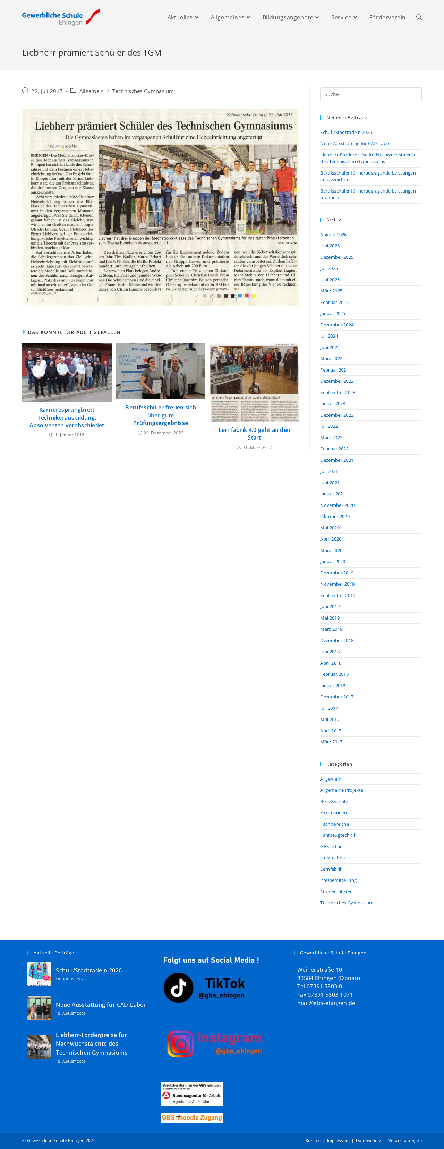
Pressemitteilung (338, 880)
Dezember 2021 (336, 460)
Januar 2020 (332, 561)
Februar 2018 (334, 674)
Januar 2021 (332, 494)
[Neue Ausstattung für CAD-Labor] (39, 1008)
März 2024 (331, 358)
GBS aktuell (332, 846)
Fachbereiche (334, 824)
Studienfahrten (336, 891)
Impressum (338, 1140)
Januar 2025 (332, 313)
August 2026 (333, 234)
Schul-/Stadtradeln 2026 (346, 132)
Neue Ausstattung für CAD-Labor (355, 143)
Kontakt (313, 1140)
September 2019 (337, 595)
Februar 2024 (334, 370)
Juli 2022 (329, 426)
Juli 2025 (329, 268)
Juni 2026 (330, 245)
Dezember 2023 (336, 381)
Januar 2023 (332, 403)
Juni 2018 (330, 651)
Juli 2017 (329, 708)
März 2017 (331, 742)
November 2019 (337, 584)
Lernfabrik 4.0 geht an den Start (255, 433)
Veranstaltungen (405, 1140)
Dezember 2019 (336, 573)
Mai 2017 (329, 719)
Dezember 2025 (336, 257)
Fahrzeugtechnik (338, 835)
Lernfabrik (331, 869)
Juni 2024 (330, 347)
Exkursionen (333, 812)
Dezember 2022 (336, 415)
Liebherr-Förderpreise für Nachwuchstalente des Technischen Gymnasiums (368, 158)
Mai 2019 (329, 618)
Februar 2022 (334, 448)
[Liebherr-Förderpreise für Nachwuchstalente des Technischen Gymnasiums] (39, 1047)
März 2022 (331, 437)
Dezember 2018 (336, 640)
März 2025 (331, 291)
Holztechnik (333, 857)
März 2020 (331, 550)
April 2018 (330, 663)
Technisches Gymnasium (143, 91)
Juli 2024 (329, 336)
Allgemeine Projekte (341, 790)
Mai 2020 (329, 528)
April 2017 (330, 730)
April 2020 (330, 539)
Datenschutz (369, 1140)
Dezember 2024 (336, 325)
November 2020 (337, 505)
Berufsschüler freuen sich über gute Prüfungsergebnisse (160, 415)
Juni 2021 (330, 482)
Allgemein (91, 91)
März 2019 (331, 629)
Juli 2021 (329, 471)
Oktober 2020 (335, 516)
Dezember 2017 (336, 696)
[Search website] (419, 17)
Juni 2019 (330, 606)
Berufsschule (334, 801)
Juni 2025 (330, 279)
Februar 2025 (334, 302)
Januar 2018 (332, 685)
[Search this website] (371, 94)
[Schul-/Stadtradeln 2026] (39, 974)
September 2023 (337, 392)
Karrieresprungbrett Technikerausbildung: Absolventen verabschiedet (66, 417)
